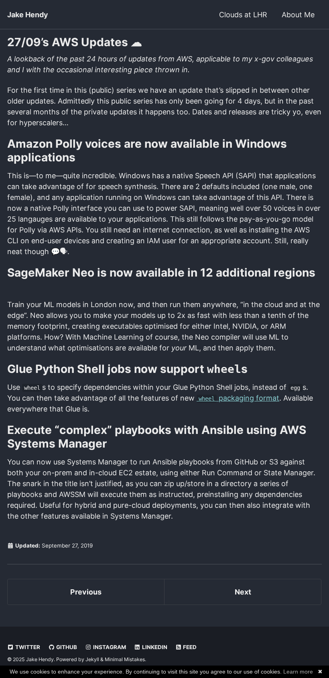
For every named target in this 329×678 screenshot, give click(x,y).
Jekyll (92, 659)
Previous (86, 592)
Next (243, 592)
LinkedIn (154, 647)
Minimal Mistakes (125, 659)
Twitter (27, 647)
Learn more (298, 671)
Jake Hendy (27, 14)
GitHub (66, 647)
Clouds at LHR (243, 14)
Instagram (109, 647)
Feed (189, 647)
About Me (298, 14)
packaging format (239, 398)
